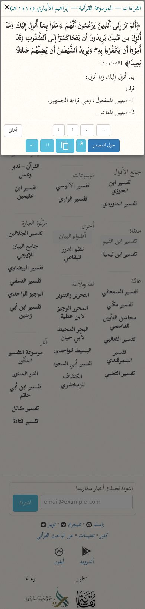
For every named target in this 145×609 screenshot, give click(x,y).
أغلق (13, 131)
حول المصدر (104, 145)
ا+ (47, 145)
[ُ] (81, 145)
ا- (31, 145)
